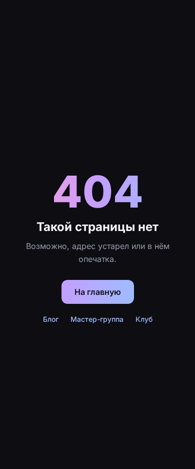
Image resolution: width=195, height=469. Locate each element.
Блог (50, 319)
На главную (97, 292)
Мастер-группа (97, 319)
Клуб (144, 319)
